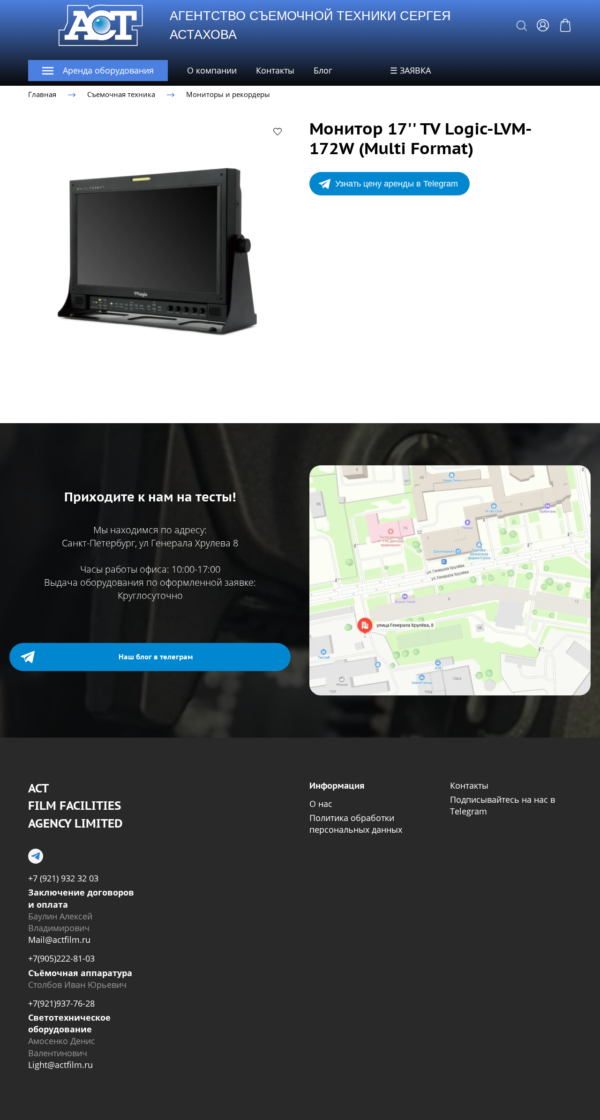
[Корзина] (565, 25)
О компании (212, 70)
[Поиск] (522, 25)
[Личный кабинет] (542, 25)
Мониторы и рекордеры (228, 94)
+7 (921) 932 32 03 (63, 878)
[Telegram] (35, 856)
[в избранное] (277, 131)
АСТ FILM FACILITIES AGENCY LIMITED (75, 806)
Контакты (275, 70)
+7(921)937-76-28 (61, 1003)
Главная (42, 94)
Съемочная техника (121, 94)
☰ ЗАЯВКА (410, 70)
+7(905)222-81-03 (61, 958)
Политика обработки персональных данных (355, 823)
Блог (323, 70)
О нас (320, 803)
